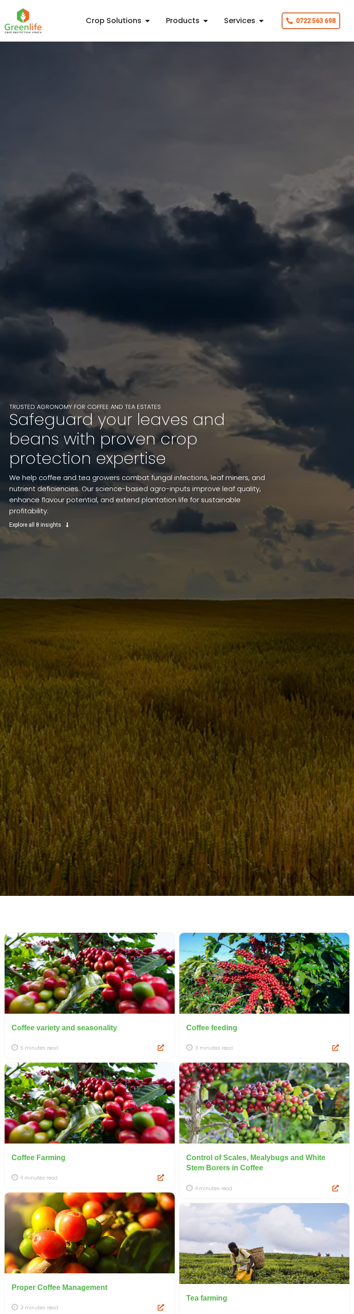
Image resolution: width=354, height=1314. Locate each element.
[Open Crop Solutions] (147, 20)
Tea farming (206, 1298)
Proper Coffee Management (59, 1287)
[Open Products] (205, 20)
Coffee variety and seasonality (64, 1028)
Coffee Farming (38, 1158)
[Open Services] (261, 20)
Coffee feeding (211, 1028)
